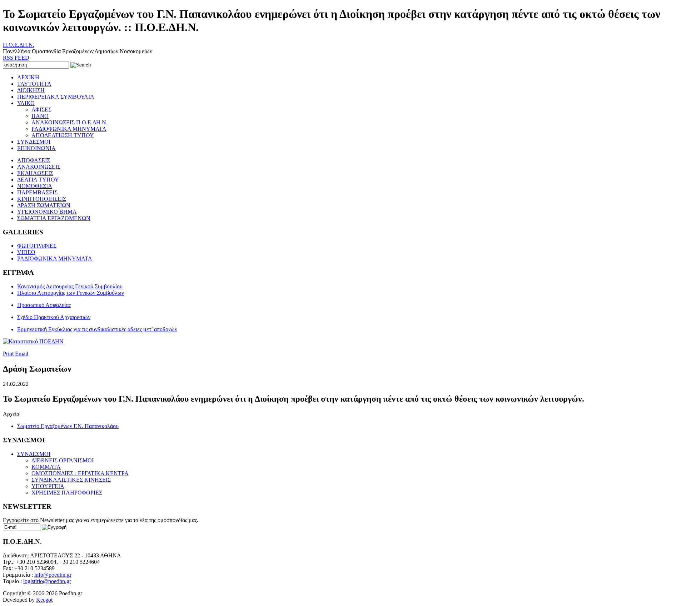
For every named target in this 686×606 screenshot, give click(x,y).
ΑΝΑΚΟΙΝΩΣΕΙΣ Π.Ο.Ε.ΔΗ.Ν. (69, 122)
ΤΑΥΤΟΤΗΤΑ (34, 84)
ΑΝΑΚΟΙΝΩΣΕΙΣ (38, 167)
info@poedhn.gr (52, 575)
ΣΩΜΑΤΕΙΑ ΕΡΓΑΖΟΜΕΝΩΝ (53, 218)
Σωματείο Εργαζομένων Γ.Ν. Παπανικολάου (68, 426)
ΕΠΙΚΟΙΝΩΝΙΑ (36, 148)
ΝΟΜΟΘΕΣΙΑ (34, 186)
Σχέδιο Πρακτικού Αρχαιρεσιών (53, 317)
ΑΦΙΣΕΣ (41, 109)
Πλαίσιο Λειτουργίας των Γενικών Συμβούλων (70, 293)
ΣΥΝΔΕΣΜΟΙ (33, 142)
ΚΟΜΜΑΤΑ (46, 467)
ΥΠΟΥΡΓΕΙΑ (47, 486)
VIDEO (26, 252)
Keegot (44, 600)
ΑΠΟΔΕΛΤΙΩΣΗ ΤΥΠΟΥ (62, 135)
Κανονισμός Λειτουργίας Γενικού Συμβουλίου (70, 286)
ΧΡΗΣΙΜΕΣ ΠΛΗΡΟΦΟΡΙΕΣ (66, 493)
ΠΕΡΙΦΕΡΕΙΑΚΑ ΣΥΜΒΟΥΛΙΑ (55, 97)
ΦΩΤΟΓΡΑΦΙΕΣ (36, 246)
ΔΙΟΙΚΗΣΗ (31, 90)
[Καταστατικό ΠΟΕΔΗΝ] (33, 341)
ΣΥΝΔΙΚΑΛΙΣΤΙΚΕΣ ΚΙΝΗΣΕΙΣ (71, 480)
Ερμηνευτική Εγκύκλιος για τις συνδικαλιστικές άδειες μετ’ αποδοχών (97, 329)
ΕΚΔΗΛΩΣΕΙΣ (35, 173)
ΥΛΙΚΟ (26, 103)
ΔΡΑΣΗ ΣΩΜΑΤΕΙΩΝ (43, 205)
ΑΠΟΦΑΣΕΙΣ (33, 160)
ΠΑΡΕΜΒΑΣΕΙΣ (37, 192)
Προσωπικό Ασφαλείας (44, 305)
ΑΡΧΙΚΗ (28, 77)
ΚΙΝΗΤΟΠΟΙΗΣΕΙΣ (41, 199)
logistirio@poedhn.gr (47, 581)
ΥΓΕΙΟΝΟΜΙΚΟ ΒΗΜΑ (47, 212)
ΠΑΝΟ (40, 116)
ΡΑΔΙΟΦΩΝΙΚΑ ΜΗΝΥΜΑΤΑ (68, 129)
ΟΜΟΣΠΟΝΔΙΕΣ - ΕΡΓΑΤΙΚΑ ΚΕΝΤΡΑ (80, 473)
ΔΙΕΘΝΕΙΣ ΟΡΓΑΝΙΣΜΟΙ (62, 460)
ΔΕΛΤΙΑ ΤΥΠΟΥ (38, 180)
